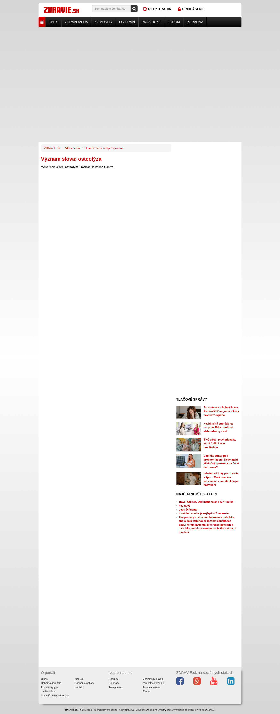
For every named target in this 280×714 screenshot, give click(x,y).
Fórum (173, 22)
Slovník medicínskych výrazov (103, 148)
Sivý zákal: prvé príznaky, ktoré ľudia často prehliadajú (220, 443)
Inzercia (79, 679)
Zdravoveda (76, 22)
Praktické (151, 22)
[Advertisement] (140, 56)
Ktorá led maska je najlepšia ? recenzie (204, 513)
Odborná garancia (51, 683)
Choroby (113, 679)
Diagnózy (114, 683)
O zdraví (127, 22)
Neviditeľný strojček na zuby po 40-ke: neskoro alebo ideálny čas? (218, 427)
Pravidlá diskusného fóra (55, 695)
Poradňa (195, 22)
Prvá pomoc (115, 687)
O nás (44, 679)
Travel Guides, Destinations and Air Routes (206, 501)
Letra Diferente (188, 509)
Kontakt (79, 687)
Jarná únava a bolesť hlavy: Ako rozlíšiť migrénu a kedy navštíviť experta (221, 411)
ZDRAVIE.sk (52, 148)
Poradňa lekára (151, 687)
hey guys (184, 505)
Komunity (103, 22)
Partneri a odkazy (84, 683)
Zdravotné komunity (153, 683)
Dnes (53, 22)
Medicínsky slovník (152, 679)
